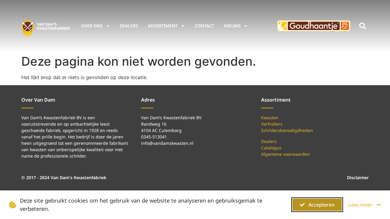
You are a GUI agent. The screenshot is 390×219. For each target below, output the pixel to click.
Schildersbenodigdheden (287, 130)
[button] (362, 26)
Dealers (129, 26)
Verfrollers (271, 124)
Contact (204, 26)
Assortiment (163, 26)
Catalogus (271, 148)
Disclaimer (358, 177)
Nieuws (232, 26)
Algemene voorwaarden (285, 154)
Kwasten (269, 117)
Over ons (92, 26)
